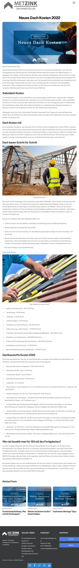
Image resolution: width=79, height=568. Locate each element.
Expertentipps (7, 508)
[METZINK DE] (20, 8)
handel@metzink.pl (51, 548)
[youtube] (49, 565)
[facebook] (34, 565)
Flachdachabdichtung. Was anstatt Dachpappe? (14, 512)
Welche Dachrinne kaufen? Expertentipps (39, 512)
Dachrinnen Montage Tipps (64, 511)
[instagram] (44, 565)
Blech (36, 404)
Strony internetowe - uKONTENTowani (12, 560)
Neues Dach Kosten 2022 (39, 18)
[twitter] (39, 565)
